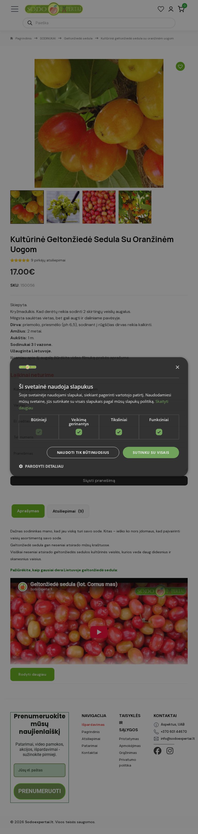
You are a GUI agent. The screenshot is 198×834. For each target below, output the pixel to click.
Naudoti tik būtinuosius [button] (83, 452)
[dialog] (99, 417)
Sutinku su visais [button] (151, 452)
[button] (41, 466)
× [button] (177, 367)
